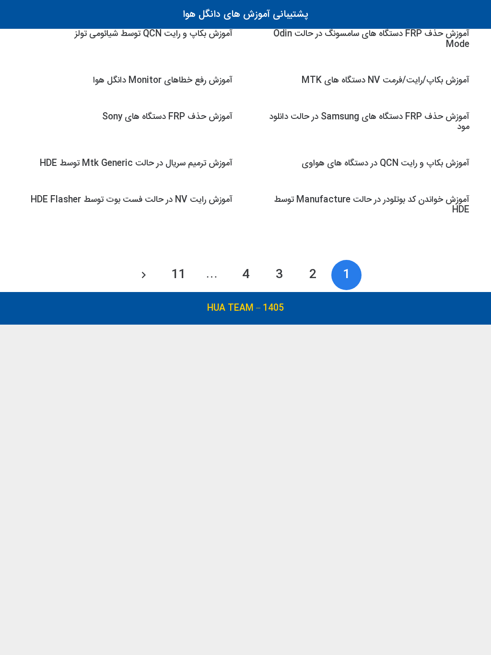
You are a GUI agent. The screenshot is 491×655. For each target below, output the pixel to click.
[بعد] (144, 275)
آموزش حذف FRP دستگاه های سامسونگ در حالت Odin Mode (371, 39)
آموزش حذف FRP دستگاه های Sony (167, 116)
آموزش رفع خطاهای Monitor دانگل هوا (163, 80)
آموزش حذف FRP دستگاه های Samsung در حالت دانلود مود (369, 122)
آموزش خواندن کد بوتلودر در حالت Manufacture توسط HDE (371, 205)
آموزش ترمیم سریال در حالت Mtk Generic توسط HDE (136, 163)
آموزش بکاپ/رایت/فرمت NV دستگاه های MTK (385, 80)
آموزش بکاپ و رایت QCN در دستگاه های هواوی (385, 163)
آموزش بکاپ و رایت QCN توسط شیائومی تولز (154, 33)
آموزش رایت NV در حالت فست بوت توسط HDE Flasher (132, 199)
